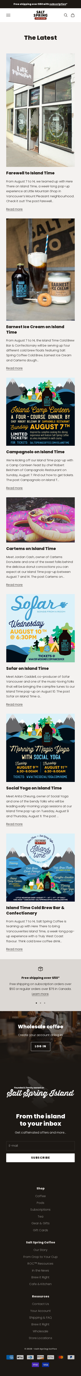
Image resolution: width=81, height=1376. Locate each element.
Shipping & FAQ (40, 1317)
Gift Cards (40, 1230)
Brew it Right (40, 1277)
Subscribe (40, 1158)
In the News (40, 1270)
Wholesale (40, 1331)
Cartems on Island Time (31, 548)
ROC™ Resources (40, 1263)
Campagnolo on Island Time (35, 452)
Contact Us (40, 1304)
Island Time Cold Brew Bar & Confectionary (35, 910)
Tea (40, 1216)
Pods (40, 1203)
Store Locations (40, 1338)
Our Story (40, 1250)
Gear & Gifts (40, 1223)
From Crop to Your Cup (40, 1257)
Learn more (40, 994)
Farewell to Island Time (30, 173)
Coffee (40, 1196)
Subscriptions (40, 1209)
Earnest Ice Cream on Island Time (35, 329)
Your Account (40, 1311)
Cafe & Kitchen (40, 1284)
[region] (40, 981)
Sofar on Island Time (27, 668)
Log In (40, 1046)
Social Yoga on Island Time (34, 788)
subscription (57, 4)
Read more (14, 209)
